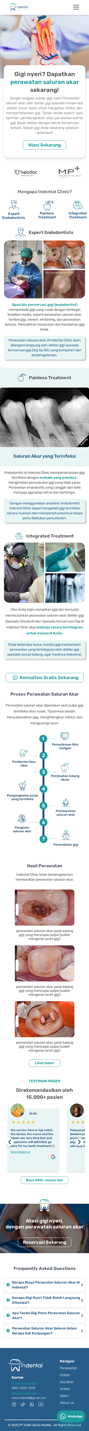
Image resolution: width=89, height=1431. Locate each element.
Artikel (65, 1389)
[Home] (18, 6)
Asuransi (66, 1382)
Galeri (64, 1396)
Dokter (65, 1375)
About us (67, 1403)
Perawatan (68, 1368)
